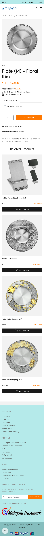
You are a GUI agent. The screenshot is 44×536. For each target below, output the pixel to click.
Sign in (24, 2)
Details (18, 89)
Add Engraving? (14, 106)
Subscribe (35, 497)
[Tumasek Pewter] (9, 8)
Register (31, 2)
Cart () (39, 2)
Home (4, 16)
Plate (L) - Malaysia (9, 259)
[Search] (36, 8)
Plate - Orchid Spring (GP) (12, 380)
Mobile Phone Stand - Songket (14, 198)
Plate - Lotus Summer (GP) (12, 319)
